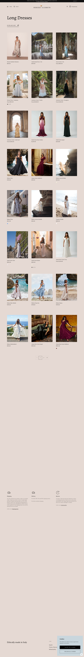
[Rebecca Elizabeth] (42, 6)
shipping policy (15, 508)
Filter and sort (11, 25)
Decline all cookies (70, 651)
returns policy (64, 505)
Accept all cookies (70, 647)
